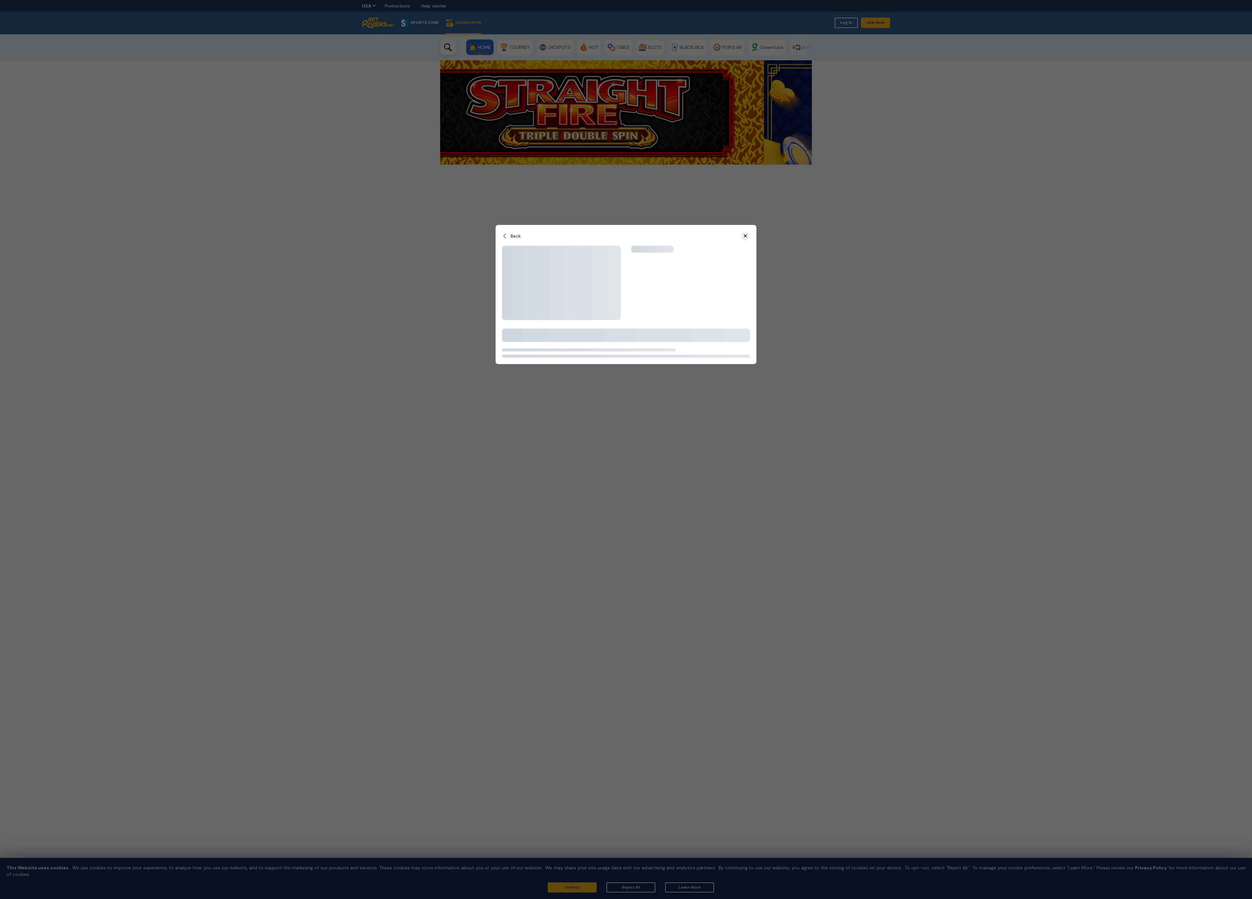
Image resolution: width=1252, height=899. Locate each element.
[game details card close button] (745, 236)
